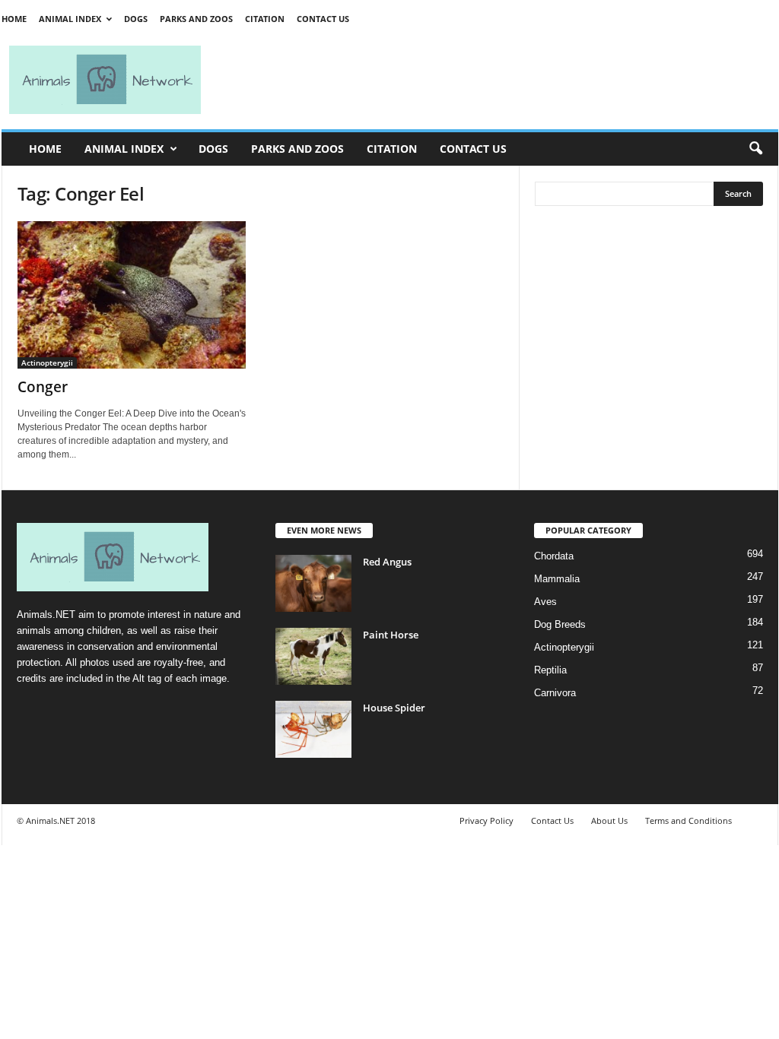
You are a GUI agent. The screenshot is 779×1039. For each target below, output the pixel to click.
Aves (545, 601)
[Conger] (131, 295)
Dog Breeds (560, 624)
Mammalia (557, 578)
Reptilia (550, 670)
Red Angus (387, 562)
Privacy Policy (486, 820)
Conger (42, 387)
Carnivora (555, 692)
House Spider (394, 707)
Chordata (554, 556)
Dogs (136, 18)
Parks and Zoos (196, 18)
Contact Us (323, 18)
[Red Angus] (313, 583)
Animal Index (70, 18)
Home (14, 18)
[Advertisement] (496, 80)
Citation (265, 18)
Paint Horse (390, 634)
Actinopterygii (47, 362)
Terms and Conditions (688, 820)
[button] (755, 149)
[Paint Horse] (313, 656)
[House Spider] (313, 729)
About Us (609, 820)
